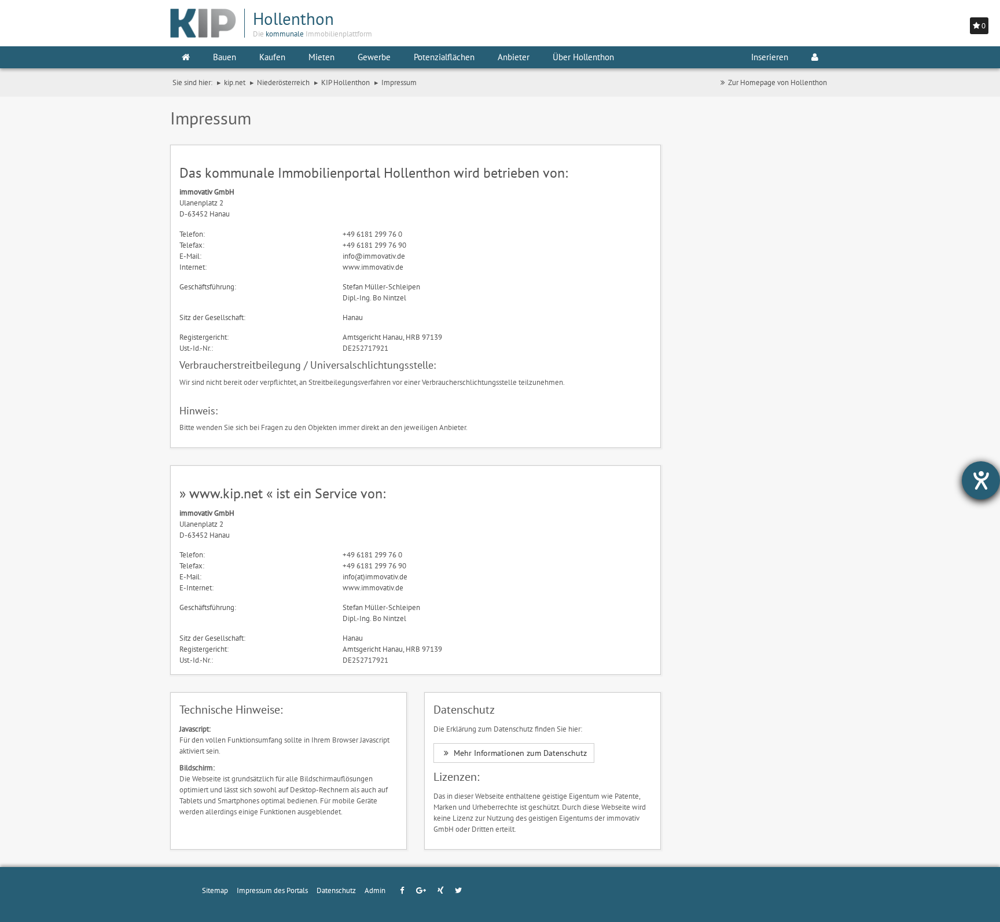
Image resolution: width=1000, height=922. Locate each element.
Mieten (321, 57)
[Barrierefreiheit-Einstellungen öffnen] (981, 480)
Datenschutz (336, 890)
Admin (375, 890)
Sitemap (215, 890)
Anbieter (514, 57)
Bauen (224, 57)
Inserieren (769, 57)
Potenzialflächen (444, 57)
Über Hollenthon (583, 57)
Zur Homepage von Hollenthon (777, 82)
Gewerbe (374, 57)
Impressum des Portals (272, 890)
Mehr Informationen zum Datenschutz (519, 753)
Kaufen (272, 57)
